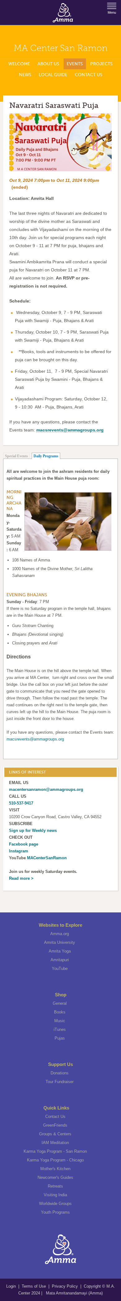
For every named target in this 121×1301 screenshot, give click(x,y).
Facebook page (23, 844)
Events (75, 64)
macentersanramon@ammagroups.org (46, 789)
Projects (101, 64)
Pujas (60, 1038)
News (25, 74)
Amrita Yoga (60, 951)
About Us (48, 64)
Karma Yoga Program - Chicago (55, 1160)
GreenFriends (55, 1125)
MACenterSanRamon (47, 858)
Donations (60, 1073)
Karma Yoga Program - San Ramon (55, 1151)
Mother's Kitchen (55, 1168)
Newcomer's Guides (55, 1177)
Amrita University (59, 942)
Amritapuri (60, 959)
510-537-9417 (21, 803)
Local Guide (53, 74)
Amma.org (59, 933)
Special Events (16, 456)
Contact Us (88, 74)
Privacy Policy (65, 1286)
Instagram (18, 851)
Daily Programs (46, 456)
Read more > (21, 878)
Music (59, 1020)
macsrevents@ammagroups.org (35, 739)
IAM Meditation (55, 1142)
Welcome (19, 64)
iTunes (60, 1029)
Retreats (55, 1186)
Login (11, 1286)
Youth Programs (55, 1212)
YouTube (60, 968)
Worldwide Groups (55, 1203)
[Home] (63, 12)
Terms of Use (34, 1286)
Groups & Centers (55, 1134)
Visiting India (55, 1195)
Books (59, 1012)
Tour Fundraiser (60, 1081)
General (60, 1003)
